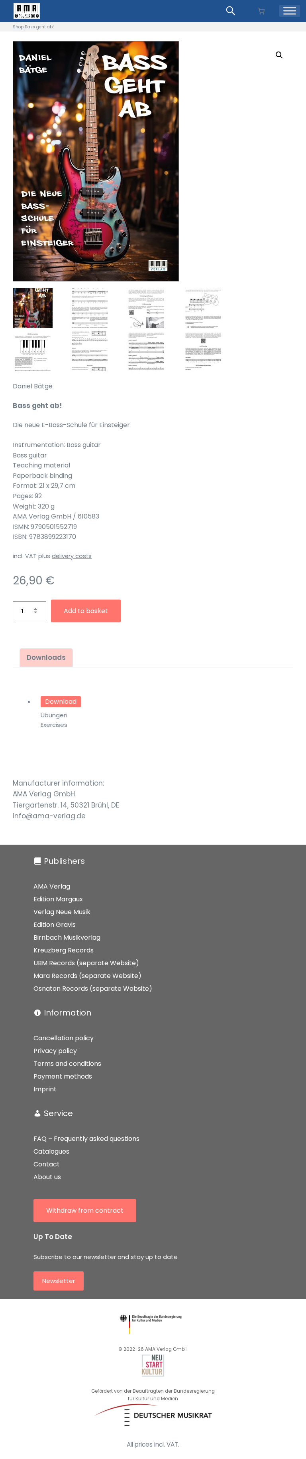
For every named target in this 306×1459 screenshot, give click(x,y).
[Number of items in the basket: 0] (261, 11)
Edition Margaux (58, 899)
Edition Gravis (54, 924)
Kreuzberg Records (63, 950)
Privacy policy (55, 1050)
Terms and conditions (67, 1063)
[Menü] (289, 11)
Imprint (45, 1089)
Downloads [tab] (46, 657)
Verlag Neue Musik (61, 912)
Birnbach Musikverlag (66, 937)
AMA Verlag (51, 886)
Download (60, 701)
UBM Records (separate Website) (86, 963)
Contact (46, 1164)
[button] (279, 55)
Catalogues (51, 1151)
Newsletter (58, 1281)
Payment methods (62, 1076)
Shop (18, 27)
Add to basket (86, 611)
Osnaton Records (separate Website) (92, 988)
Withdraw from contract (85, 1210)
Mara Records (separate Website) (87, 975)
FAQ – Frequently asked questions (86, 1138)
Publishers (64, 861)
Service (58, 1113)
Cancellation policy (63, 1038)
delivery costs (72, 556)
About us (47, 1177)
